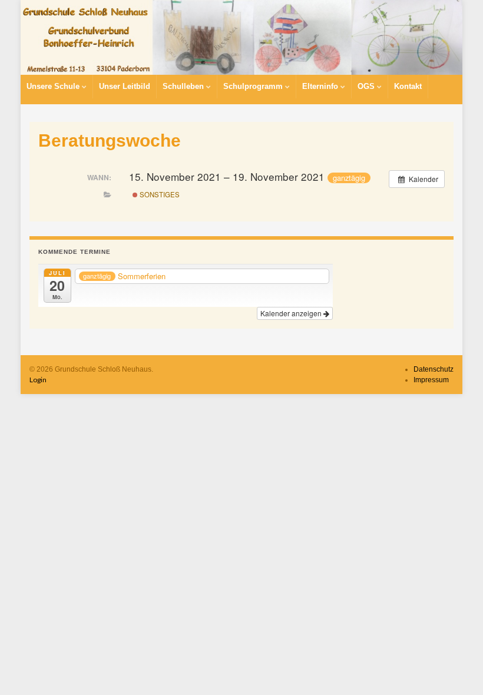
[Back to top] (456, 668)
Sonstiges (159, 194)
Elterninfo (321, 86)
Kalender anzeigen (291, 313)
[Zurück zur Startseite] (241, 37)
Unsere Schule (54, 86)
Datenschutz (433, 369)
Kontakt (408, 86)
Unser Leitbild (124, 86)
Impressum (431, 380)
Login (38, 379)
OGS (367, 86)
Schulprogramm (254, 86)
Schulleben (184, 86)
